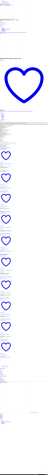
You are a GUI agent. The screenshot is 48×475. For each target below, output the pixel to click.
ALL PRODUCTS (5, 111)
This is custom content (5, 2)
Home (0, 32)
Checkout (1, 372)
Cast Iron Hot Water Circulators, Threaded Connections (20, 32)
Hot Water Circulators (10, 32)
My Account (1, 373)
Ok (36, 474)
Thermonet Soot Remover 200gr (3, 206)
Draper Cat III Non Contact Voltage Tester (4, 334)
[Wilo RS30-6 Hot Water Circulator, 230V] (15, 412)
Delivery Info (1, 378)
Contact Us (3, 422)
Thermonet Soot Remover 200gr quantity (5, 208)
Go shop (8, 3)
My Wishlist (1, 374)
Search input (6, 20)
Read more (4, 149)
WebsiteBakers (4, 382)
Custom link (7, 4)
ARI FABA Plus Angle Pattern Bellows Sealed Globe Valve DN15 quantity (5, 167)
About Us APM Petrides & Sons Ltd (6, 421)
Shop (0, 377)
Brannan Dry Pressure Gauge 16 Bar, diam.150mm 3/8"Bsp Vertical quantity (4, 273)
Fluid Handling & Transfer (5, 32)
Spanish (4, 1)
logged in (4, 144)
